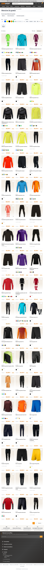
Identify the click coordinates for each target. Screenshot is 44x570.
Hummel (17, 72)
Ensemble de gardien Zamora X (7, 48)
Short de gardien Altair (6, 268)
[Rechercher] (13, 3)
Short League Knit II (33, 414)
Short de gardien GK (33, 341)
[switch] (2, 21)
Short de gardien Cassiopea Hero (36, 219)
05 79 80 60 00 (7, 559)
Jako (2, 72)
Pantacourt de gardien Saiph (35, 244)
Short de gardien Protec (6, 439)
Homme (3, 6)
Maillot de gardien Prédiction (7, 146)
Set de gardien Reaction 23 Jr (7, 341)
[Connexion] (36, 4)
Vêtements (23, 6)
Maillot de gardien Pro (20, 341)
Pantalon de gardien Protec (21, 439)
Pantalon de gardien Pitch (6, 195)
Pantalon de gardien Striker (7, 73)
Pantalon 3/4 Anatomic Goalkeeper (34, 440)
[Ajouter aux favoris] (13, 35)
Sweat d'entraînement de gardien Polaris (8, 245)
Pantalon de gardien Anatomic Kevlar (21, 489)
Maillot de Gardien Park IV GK (21, 414)
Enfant (11, 6)
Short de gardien (19, 463)
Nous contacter (7, 561)
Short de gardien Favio (20, 97)
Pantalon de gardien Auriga (35, 146)
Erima (17, 340)
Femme (7, 6)
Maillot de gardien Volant (20, 48)
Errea (3, 194)
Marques (39, 6)
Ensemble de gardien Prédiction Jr (36, 122)
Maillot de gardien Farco (34, 97)
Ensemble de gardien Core (6, 390)
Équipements (28, 6)
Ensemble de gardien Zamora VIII (36, 292)
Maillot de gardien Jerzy (20, 195)
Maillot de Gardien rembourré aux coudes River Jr (8, 123)
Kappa (3, 96)
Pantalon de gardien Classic (21, 390)
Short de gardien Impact (20, 170)
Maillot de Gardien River (20, 122)
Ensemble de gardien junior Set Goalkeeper (21, 293)
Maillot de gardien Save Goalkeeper (34, 269)
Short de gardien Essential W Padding (35, 391)
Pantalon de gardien (5, 317)
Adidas (31, 72)
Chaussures (17, 6)
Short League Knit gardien (34, 463)
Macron (31, 145)
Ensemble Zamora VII (33, 317)
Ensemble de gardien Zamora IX (35, 48)
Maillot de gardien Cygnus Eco (21, 268)
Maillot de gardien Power (6, 292)
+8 (24, 21)
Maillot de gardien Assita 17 (35, 73)
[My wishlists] (39, 4)
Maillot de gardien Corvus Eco (7, 170)
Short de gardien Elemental (21, 512)
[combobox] (22, 4)
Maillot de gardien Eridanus (21, 244)
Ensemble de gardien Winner (35, 195)
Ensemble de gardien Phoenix (21, 317)
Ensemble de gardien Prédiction (21, 146)
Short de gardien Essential (20, 73)
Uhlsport (3, 145)
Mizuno (31, 340)
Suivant (39, 523)
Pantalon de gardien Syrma (20, 219)
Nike (30, 462)
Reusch (3, 316)
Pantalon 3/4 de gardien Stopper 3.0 (36, 171)
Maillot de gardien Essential (7, 414)
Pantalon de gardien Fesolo (7, 97)
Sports (34, 6)
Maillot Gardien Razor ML (6, 512)
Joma (31, 194)
